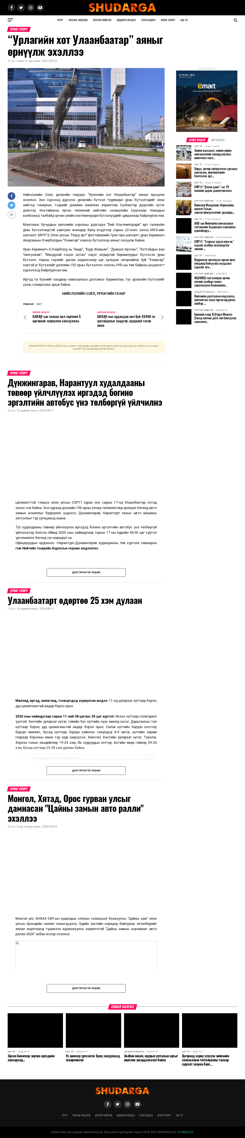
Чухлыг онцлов (78, 20)
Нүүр (60, 20)
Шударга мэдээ (126, 20)
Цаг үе (184, 20)
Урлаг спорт (168, 20)
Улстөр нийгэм (102, 20)
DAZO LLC (186, 1132)
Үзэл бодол (148, 20)
